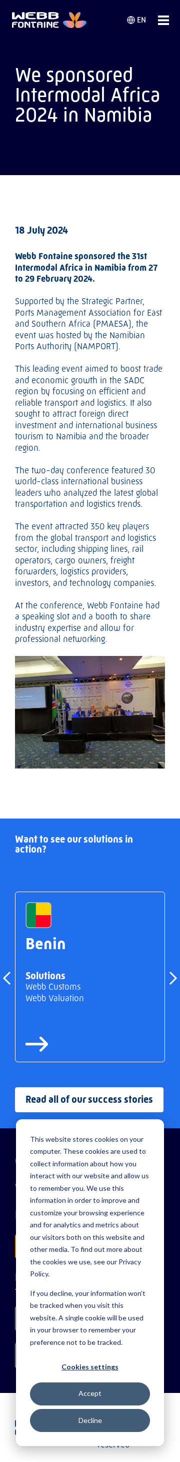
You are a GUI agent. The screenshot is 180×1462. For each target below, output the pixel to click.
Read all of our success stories (89, 1099)
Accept (90, 1393)
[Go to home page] (49, 20)
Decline (90, 1420)
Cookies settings (90, 1366)
